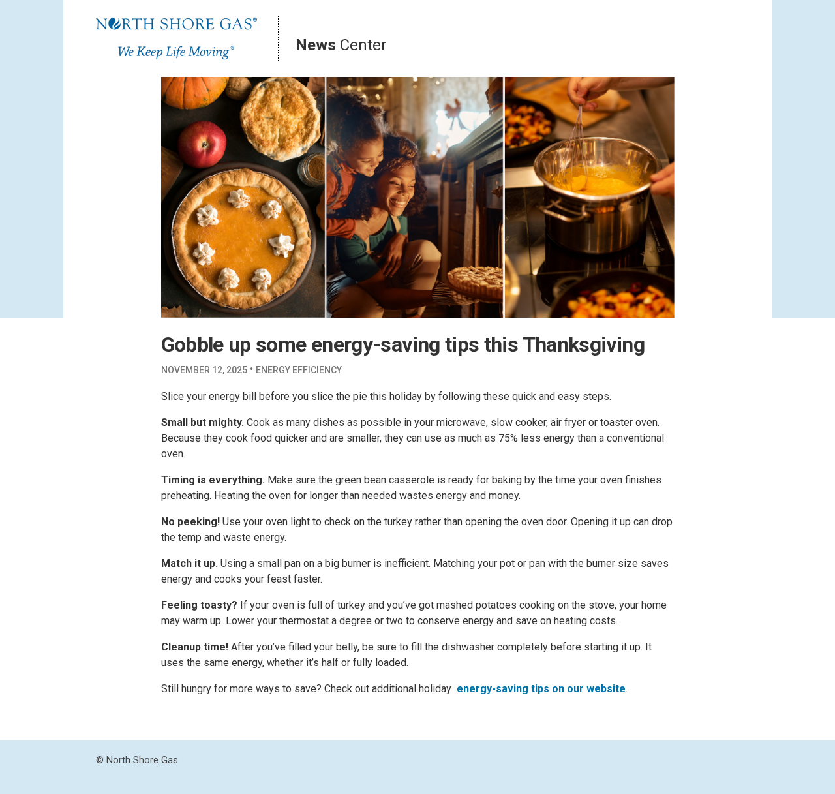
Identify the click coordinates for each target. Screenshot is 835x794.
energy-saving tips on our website (541, 688)
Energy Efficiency (299, 370)
